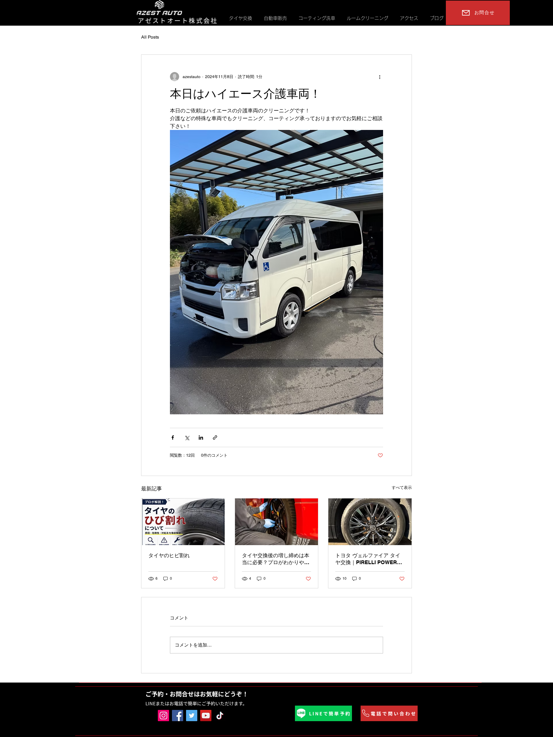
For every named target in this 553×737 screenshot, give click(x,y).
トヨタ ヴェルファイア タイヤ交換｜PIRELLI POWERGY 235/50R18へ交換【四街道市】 (369, 559)
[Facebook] (177, 715)
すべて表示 (402, 487)
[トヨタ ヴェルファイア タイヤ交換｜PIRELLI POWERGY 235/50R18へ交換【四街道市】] (370, 521)
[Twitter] (191, 715)
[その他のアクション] (379, 76)
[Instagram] (163, 715)
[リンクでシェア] (215, 437)
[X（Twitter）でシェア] (187, 437)
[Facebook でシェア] (172, 437)
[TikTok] (220, 715)
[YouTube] (205, 715)
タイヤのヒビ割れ (169, 555)
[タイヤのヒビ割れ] (183, 521)
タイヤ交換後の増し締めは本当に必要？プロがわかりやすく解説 (275, 559)
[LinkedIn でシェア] (201, 437)
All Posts (150, 37)
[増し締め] (276, 521)
